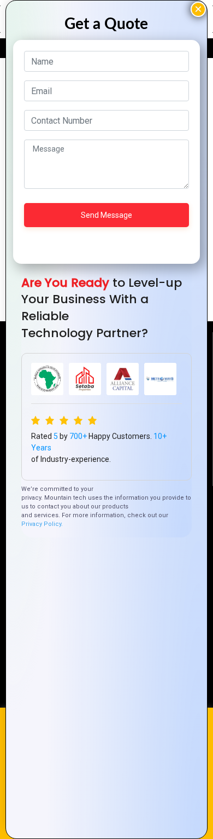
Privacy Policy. (42, 524)
